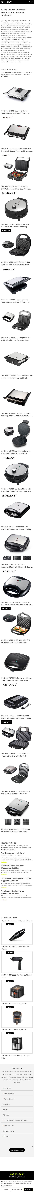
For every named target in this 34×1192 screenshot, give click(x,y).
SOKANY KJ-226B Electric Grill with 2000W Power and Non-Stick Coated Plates (15, 301)
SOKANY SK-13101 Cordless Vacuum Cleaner (15, 947)
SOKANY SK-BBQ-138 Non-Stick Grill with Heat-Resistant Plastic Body (15, 641)
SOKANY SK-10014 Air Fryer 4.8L (14, 1029)
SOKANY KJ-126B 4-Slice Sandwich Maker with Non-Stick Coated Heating (16, 717)
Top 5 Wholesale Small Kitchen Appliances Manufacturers (13, 854)
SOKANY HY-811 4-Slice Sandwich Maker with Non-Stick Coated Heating (16, 528)
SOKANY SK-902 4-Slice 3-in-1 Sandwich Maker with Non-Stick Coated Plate (16, 566)
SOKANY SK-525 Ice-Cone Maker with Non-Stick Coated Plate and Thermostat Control (16, 490)
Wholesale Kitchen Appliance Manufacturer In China (12, 867)
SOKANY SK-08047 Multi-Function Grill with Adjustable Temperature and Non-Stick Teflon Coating (16, 414)
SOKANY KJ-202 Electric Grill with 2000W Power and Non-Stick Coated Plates (15, 112)
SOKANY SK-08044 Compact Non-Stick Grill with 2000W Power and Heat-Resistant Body (16, 377)
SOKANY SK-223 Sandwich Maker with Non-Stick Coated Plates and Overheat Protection (16, 150)
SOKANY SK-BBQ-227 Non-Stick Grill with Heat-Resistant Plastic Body (15, 755)
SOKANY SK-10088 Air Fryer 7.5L (14, 1003)
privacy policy (8, 1185)
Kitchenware (21, 921)
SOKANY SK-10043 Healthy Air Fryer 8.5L (15, 1057)
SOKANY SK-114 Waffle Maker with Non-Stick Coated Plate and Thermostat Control (17, 679)
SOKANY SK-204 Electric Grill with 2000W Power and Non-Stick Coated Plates (15, 188)
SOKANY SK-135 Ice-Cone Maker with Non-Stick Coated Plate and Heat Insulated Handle (16, 452)
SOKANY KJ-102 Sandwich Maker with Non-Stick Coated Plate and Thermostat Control (16, 603)
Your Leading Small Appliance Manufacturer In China (12, 892)
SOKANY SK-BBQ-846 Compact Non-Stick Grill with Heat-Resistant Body (15, 263)
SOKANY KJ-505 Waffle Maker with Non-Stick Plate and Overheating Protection (15, 225)
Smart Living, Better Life (17, 1177)
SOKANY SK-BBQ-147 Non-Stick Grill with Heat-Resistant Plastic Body (15, 792)
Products (30, 921)
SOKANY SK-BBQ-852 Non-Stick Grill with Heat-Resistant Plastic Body (15, 830)
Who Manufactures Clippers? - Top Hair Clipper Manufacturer (16, 879)
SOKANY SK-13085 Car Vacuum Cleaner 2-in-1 (16, 976)
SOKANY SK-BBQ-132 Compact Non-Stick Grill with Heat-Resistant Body (15, 339)
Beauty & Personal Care (9, 921)
